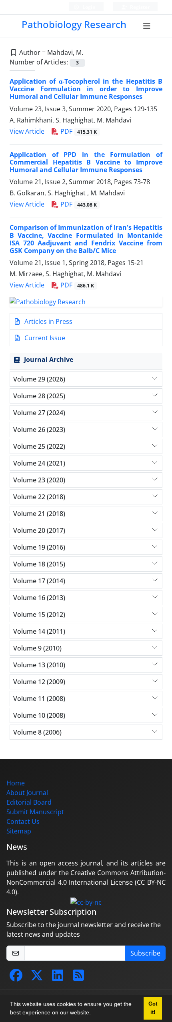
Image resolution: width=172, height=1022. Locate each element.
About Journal (27, 792)
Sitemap (18, 831)
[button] (93, 1013)
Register (139, 7)
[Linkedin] (57, 977)
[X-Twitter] (36, 977)
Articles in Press (47, 321)
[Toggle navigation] (147, 26)
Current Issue (44, 337)
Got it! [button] (152, 1008)
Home (15, 783)
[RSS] (78, 977)
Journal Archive (48, 359)
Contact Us (23, 821)
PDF (78, 131)
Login (88, 7)
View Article (27, 131)
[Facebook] (16, 977)
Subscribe (145, 953)
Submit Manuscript (35, 811)
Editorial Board (29, 802)
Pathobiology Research (74, 24)
